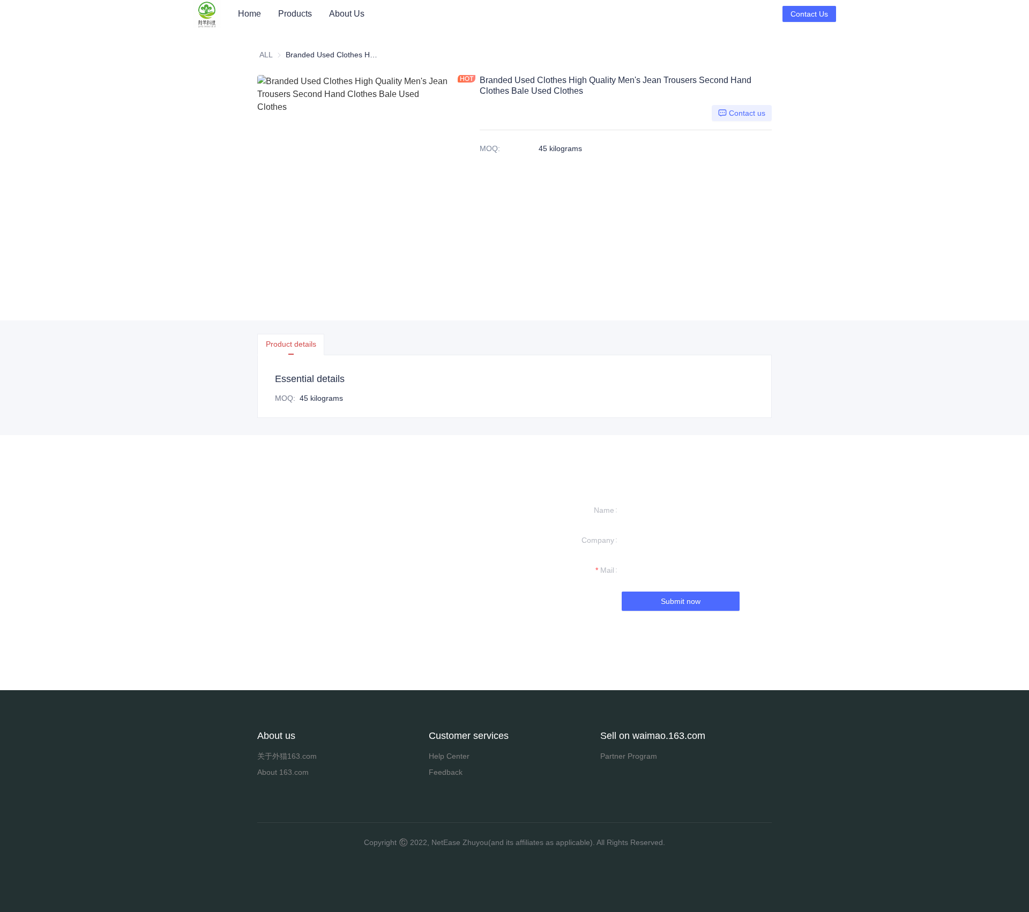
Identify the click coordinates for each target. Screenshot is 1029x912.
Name (604, 510)
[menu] (505, 13)
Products (295, 13)
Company (597, 540)
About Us (346, 13)
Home (249, 13)
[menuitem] (249, 14)
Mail (607, 570)
